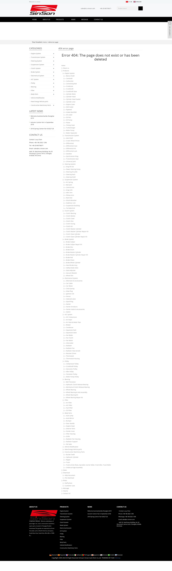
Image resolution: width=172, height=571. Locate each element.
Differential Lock (71, 151)
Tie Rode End (70, 208)
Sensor (68, 296)
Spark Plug (69, 301)
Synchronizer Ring (72, 156)
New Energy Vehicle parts (73, 449)
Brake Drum (70, 250)
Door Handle (70, 423)
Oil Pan (68, 117)
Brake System (69, 239)
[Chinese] (129, 1)
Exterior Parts (70, 429)
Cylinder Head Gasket (73, 99)
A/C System (68, 314)
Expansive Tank (71, 330)
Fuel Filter (69, 408)
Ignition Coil (70, 294)
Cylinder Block (71, 94)
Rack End (69, 198)
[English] (137, 1)
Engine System (70, 73)
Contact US (98, 19)
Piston (68, 122)
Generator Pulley (71, 369)
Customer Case (70, 486)
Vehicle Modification (71, 447)
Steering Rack (70, 174)
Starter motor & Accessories (75, 309)
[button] (64, 19)
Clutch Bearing (71, 213)
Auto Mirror (70, 418)
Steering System (70, 164)
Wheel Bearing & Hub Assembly (76, 392)
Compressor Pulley (72, 364)
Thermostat (70, 356)
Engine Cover (70, 104)
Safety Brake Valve (72, 268)
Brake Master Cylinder (73, 252)
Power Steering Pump (73, 169)
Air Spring (69, 182)
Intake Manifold (71, 112)
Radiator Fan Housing (73, 439)
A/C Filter (69, 405)
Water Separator (71, 133)
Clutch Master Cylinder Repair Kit (77, 231)
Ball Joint (69, 185)
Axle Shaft (69, 138)
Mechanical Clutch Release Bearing (78, 387)
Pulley (67, 361)
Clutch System (69, 211)
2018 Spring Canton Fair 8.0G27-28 (42, 129)
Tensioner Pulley (71, 374)
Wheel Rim (69, 276)
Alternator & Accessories (74, 281)
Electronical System (71, 278)
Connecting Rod (71, 84)
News (73, 19)
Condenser (69, 327)
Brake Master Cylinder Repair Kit (77, 255)
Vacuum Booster (71, 273)
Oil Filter (69, 410)
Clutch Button (70, 216)
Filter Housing (70, 434)
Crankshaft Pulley (72, 366)
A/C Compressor (71, 317)
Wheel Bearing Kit (72, 395)
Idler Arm (69, 193)
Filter (66, 400)
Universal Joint (71, 161)
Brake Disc (69, 247)
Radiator (69, 346)
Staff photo (68, 483)
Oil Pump (69, 120)
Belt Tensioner (71, 382)
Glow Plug (69, 291)
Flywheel (69, 110)
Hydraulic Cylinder (72, 457)
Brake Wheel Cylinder (73, 263)
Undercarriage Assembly (74, 467)
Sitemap (117, 558)
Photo (65, 480)
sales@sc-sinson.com (88, 8)
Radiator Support (72, 442)
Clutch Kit (69, 226)
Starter (68, 304)
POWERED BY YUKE (108, 558)
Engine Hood (70, 426)
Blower (68, 325)
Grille (68, 436)
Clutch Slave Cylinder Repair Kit (76, 237)
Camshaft (69, 78)
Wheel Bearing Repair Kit (74, 397)
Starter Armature (71, 307)
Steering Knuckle (71, 172)
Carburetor (69, 81)
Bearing (67, 379)
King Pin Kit (70, 167)
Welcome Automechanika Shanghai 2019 (99, 511)
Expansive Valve (71, 333)
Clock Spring (70, 288)
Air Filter (69, 403)
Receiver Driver (71, 353)
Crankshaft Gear (71, 91)
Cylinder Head (71, 97)
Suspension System (71, 180)
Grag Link (69, 190)
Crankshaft (69, 89)
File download (69, 478)
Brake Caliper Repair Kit (74, 244)
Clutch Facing (70, 224)
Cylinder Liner (70, 102)
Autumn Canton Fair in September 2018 (99, 514)
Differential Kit (71, 148)
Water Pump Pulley (72, 377)
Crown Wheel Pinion (73, 141)
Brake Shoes (70, 260)
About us (46, 19)
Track (68, 462)
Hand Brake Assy (71, 265)
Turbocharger (70, 128)
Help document (70, 475)
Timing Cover (70, 125)
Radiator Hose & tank (73, 351)
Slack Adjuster (71, 270)
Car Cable (69, 283)
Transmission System (72, 135)
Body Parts (68, 413)
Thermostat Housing (73, 359)
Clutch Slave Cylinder (73, 234)
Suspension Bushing (73, 205)
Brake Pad (69, 257)
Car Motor (69, 286)
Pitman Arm (70, 195)
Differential (70, 143)
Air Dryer (69, 320)
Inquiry (65, 491)
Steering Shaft (71, 177)
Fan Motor (69, 340)
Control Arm (70, 187)
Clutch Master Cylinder (73, 229)
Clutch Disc (70, 221)
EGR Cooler (69, 107)
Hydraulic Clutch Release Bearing (77, 384)
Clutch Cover (70, 218)
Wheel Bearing (71, 390)
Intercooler (69, 343)
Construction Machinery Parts (75, 452)
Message (84, 19)
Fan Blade (69, 335)
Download (66, 473)
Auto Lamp (69, 416)
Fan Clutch (69, 338)
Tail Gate (69, 444)
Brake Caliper (70, 242)
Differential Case (71, 146)
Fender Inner (70, 431)
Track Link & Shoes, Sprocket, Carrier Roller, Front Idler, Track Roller (88, 465)
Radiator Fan (70, 348)
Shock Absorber (71, 200)
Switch (68, 312)
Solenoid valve (71, 299)
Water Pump (70, 130)
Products (60, 19)
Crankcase (69, 86)
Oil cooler (69, 115)
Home (34, 19)
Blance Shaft (70, 76)
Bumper (68, 421)
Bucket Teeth (70, 454)
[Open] (170, 30)
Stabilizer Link (70, 203)
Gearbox (69, 154)
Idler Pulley (70, 371)
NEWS (89, 507)
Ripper (68, 460)
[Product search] (140, 8)
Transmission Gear (72, 159)
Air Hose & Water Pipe (73, 322)
